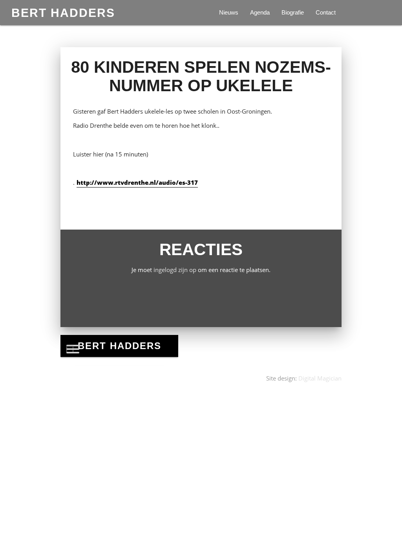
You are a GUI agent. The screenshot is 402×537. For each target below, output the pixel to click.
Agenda (260, 12)
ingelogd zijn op (174, 270)
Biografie (292, 12)
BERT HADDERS (63, 12)
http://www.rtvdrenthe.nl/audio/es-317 (137, 182)
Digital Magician (320, 378)
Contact (326, 12)
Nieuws (228, 12)
